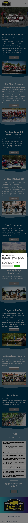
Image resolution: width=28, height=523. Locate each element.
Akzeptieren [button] (17, 266)
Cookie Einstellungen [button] (7, 266)
